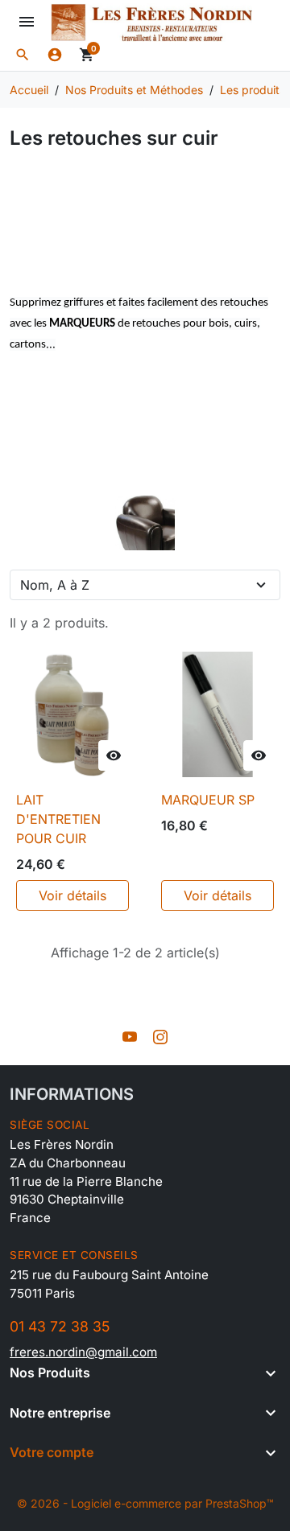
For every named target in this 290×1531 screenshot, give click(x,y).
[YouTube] (129, 1036)
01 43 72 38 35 (60, 1326)
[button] (22, 55)
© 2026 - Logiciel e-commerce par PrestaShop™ (145, 1503)
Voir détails (72, 895)
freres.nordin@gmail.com (83, 1352)
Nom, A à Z (54, 585)
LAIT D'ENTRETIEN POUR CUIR (58, 819)
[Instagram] (160, 1036)
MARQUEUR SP (208, 800)
